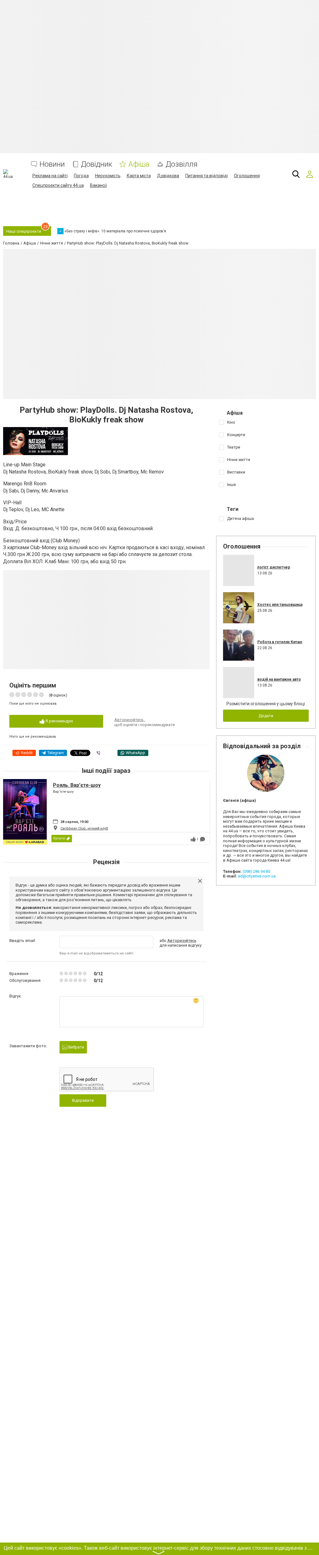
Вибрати (75, 1047)
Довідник (96, 164)
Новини (52, 164)
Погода (81, 175)
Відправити (83, 1100)
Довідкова (168, 175)
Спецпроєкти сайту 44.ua (58, 185)
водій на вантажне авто (279, 679)
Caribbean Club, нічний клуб (84, 828)
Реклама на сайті (50, 175)
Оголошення (247, 175)
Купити (59, 838)
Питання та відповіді (206, 175)
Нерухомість (108, 175)
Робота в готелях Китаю (279, 642)
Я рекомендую (59, 721)
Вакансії (98, 185)
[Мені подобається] (193, 839)
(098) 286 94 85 (256, 871)
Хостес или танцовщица (279, 604)
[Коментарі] (202, 839)
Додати (266, 715)
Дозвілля (182, 164)
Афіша (139, 164)
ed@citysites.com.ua (257, 876)
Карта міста (139, 175)
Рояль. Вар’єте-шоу (77, 785)
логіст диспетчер (273, 567)
